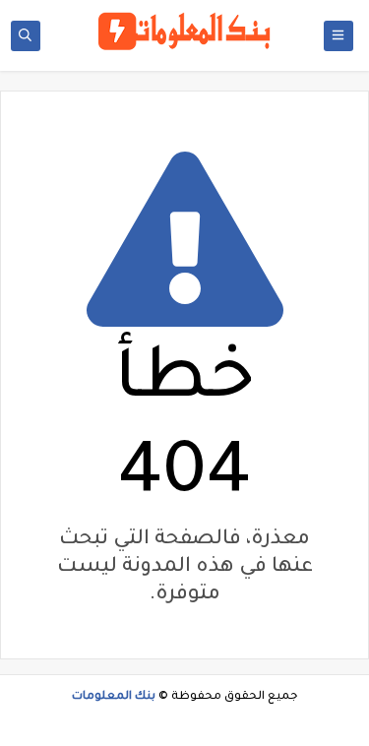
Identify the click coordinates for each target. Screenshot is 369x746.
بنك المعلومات (113, 697)
